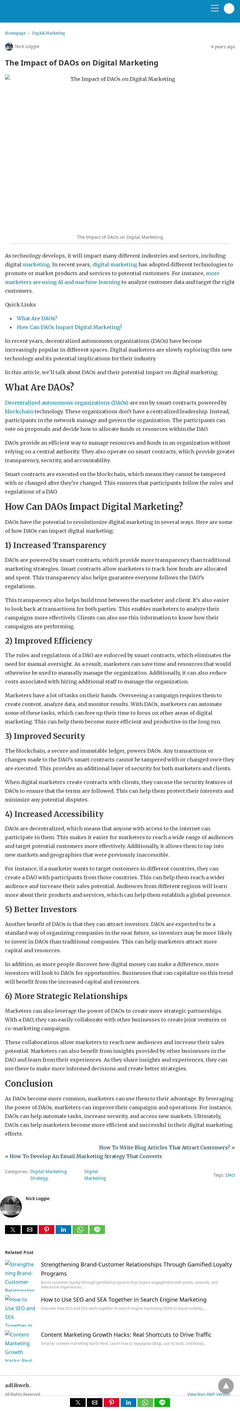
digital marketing (114, 264)
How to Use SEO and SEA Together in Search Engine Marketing (124, 1299)
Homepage (15, 33)
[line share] (97, 1232)
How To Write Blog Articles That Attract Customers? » (167, 1147)
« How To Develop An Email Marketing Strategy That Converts (83, 1156)
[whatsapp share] (80, 1232)
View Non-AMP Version (209, 1394)
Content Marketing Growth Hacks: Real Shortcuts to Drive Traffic (126, 1334)
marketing (36, 264)
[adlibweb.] (34, 13)
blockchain (19, 411)
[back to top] (226, 1386)
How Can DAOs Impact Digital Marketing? (69, 327)
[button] (13, 1229)
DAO (230, 1175)
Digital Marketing (48, 33)
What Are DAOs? (37, 318)
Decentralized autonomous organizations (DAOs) (66, 403)
